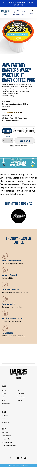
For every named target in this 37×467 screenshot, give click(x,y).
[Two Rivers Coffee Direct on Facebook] (14, 458)
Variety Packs (21, 397)
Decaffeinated (6, 403)
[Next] (34, 216)
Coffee (4, 390)
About (4, 412)
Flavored (19, 400)
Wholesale (5, 432)
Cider (3, 397)
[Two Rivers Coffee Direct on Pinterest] (21, 458)
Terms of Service (7, 442)
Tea (18, 390)
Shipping (12, 145)
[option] (18, 3)
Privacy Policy (6, 439)
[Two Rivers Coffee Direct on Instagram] (10, 458)
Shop (4, 386)
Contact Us (5, 422)
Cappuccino (20, 393)
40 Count (7, 131)
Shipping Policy (6, 435)
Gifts (3, 400)
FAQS (3, 419)
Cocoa (4, 393)
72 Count (18, 131)
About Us (5, 415)
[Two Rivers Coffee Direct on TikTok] (25, 458)
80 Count (30, 131)
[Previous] (3, 216)
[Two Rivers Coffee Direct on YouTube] (18, 458)
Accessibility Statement (9, 445)
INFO (4, 428)
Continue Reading (8, 96)
